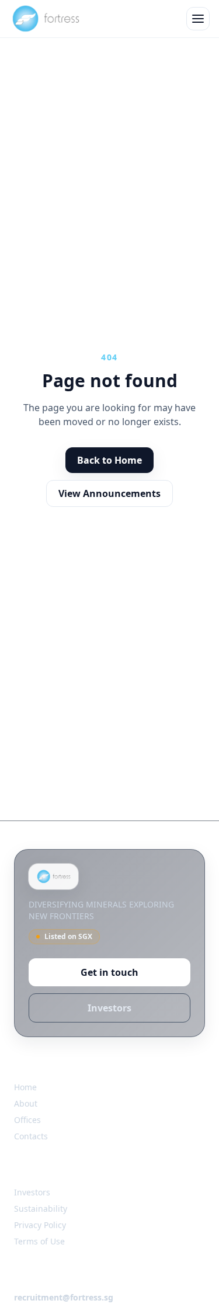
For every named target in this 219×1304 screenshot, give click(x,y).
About (25, 1103)
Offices (27, 1119)
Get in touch (109, 972)
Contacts (31, 1136)
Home (25, 1087)
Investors (109, 1008)
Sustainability (40, 1208)
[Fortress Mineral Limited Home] (45, 18)
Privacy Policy (40, 1224)
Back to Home (109, 460)
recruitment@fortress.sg (63, 1297)
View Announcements (109, 493)
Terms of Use (39, 1241)
